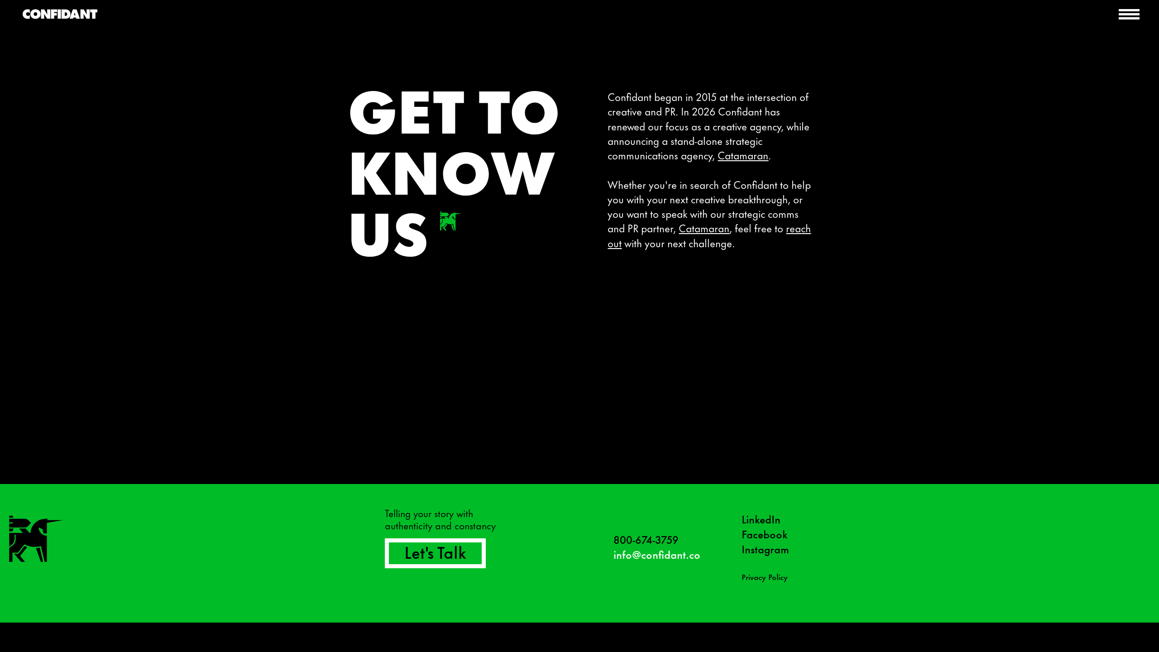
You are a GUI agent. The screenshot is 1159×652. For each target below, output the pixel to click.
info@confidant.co (656, 554)
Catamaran (743, 155)
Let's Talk (435, 551)
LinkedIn (761, 518)
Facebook (764, 533)
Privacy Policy (765, 576)
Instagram (765, 548)
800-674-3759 (646, 539)
